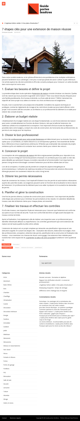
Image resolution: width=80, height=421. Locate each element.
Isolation (6, 327)
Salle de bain (7, 380)
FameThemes (74, 418)
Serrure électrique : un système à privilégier (59, 307)
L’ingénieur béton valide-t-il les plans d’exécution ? (21, 23)
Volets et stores (8, 403)
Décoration (7, 308)
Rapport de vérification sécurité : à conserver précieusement (54, 281)
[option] (41, 23)
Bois (4, 289)
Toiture (5, 391)
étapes (17, 247)
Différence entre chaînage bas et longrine (53, 291)
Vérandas (6, 395)
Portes (5, 361)
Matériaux (6, 334)
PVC (4, 372)
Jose (40, 307)
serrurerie (6, 388)
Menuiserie (6, 338)
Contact (4, 418)
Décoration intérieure (10, 311)
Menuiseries (7, 342)
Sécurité (5, 384)
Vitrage (5, 399)
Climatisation (7, 300)
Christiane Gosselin (7, 32)
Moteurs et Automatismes (11, 346)
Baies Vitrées (7, 285)
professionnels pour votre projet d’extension (27, 139)
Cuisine (5, 304)
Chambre (6, 292)
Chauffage (6, 296)
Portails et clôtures (9, 357)
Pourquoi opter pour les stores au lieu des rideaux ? (55, 326)
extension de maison (40, 93)
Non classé (6, 349)
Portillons (6, 369)
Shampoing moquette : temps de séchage (53, 288)
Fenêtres (6, 319)
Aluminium (6, 281)
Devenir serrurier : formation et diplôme (52, 277)
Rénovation (16, 244)
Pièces (5, 353)
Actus (5, 277)
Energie (5, 315)
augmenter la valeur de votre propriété (40, 238)
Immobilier (6, 323)
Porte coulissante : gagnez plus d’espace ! (52, 314)
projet (44, 235)
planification (38, 247)
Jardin (5, 330)
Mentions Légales (15, 418)
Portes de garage (8, 365)
